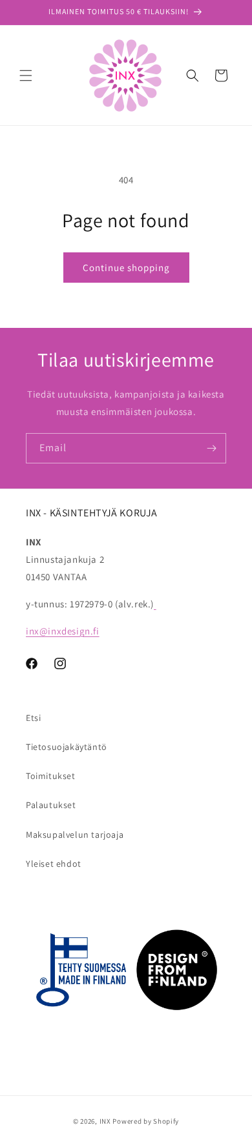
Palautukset (51, 805)
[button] (26, 75)
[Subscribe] (211, 448)
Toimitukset (51, 776)
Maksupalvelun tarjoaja (74, 834)
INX (105, 1121)
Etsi (33, 718)
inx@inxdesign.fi (63, 631)
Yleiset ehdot (53, 863)
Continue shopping (126, 267)
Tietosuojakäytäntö (66, 747)
